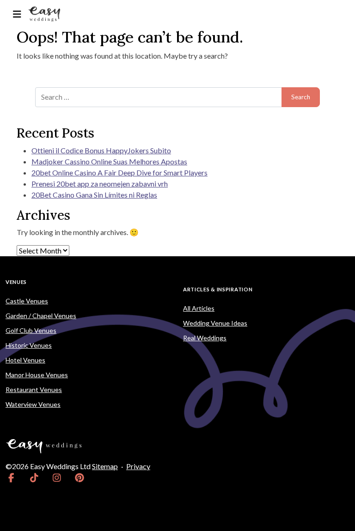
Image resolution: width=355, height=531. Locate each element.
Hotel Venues (25, 360)
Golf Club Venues (31, 330)
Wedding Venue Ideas (215, 323)
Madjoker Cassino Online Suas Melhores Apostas (109, 161)
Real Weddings (204, 338)
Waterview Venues (33, 404)
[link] (11, 477)
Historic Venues (29, 345)
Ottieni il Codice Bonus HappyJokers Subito (101, 150)
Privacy (138, 466)
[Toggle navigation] (17, 14)
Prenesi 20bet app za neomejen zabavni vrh (99, 183)
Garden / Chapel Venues (41, 316)
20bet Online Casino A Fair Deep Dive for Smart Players (119, 172)
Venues (16, 282)
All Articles (198, 308)
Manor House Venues (37, 375)
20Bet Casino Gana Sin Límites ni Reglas (94, 194)
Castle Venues (27, 301)
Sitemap (105, 466)
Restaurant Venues (34, 389)
